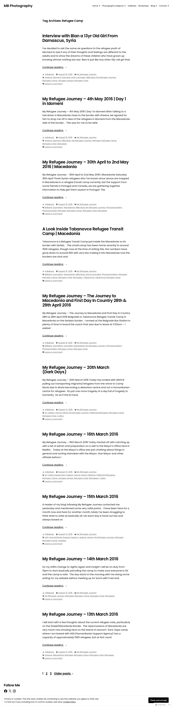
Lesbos (51, 412)
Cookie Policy (69, 702)
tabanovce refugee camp (108, 277)
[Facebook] (6, 691)
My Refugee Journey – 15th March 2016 (80, 496)
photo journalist (93, 274)
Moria (65, 412)
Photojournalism (114, 207)
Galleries (132, 5)
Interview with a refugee (73, 77)
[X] (10, 691)
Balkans (48, 207)
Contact (163, 5)
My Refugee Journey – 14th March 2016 (80, 559)
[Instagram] (14, 691)
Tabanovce (88, 277)
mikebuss (49, 74)
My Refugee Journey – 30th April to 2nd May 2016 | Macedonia (85, 164)
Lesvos (58, 412)
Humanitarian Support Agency (63, 537)
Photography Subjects (113, 5)
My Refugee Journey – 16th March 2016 (80, 434)
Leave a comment (53, 84)
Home (95, 5)
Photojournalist (49, 210)
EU (46, 412)
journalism (58, 207)
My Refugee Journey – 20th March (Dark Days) (75, 370)
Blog (153, 5)
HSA (46, 537)
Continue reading (53, 67)
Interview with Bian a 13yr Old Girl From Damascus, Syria (80, 38)
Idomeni (57, 77)
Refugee (96, 140)
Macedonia (69, 207)
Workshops (143, 5)
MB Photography (18, 5)
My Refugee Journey (87, 74)
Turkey (60, 416)
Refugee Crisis (81, 80)
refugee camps (65, 80)
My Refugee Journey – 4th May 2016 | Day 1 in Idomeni (84, 101)
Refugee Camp (49, 80)
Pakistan (92, 475)
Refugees (62, 143)
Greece (48, 77)
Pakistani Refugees (99, 412)
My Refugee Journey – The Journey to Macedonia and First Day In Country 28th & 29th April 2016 (84, 300)
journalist (68, 345)
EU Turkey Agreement (55, 475)
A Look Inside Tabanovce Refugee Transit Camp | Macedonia (82, 231)
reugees (62, 540)
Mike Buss (90, 77)
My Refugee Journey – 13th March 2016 (80, 614)
